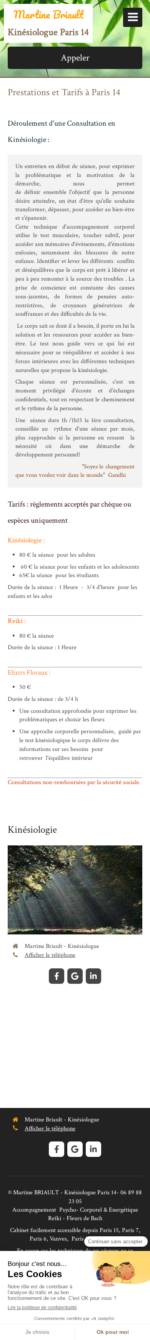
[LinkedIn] (93, 976)
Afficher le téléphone (50, 955)
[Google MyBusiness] (75, 976)
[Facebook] (56, 976)
